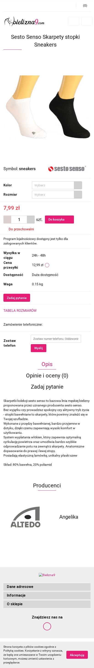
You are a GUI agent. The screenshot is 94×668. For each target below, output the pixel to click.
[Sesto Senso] (67, 168)
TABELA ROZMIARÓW (20, 311)
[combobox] (57, 185)
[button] (47, 587)
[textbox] (53, 185)
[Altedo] (25, 517)
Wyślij (38, 348)
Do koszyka (56, 219)
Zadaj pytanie (17, 298)
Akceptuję (77, 655)
